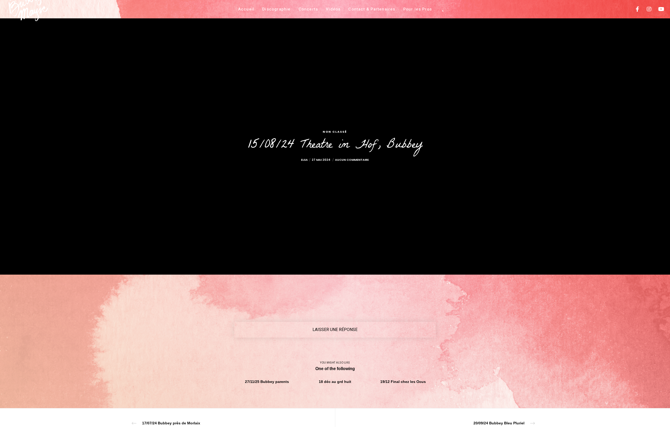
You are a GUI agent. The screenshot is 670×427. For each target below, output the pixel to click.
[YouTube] (657, 9)
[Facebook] (634, 9)
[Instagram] (646, 9)
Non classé (335, 132)
